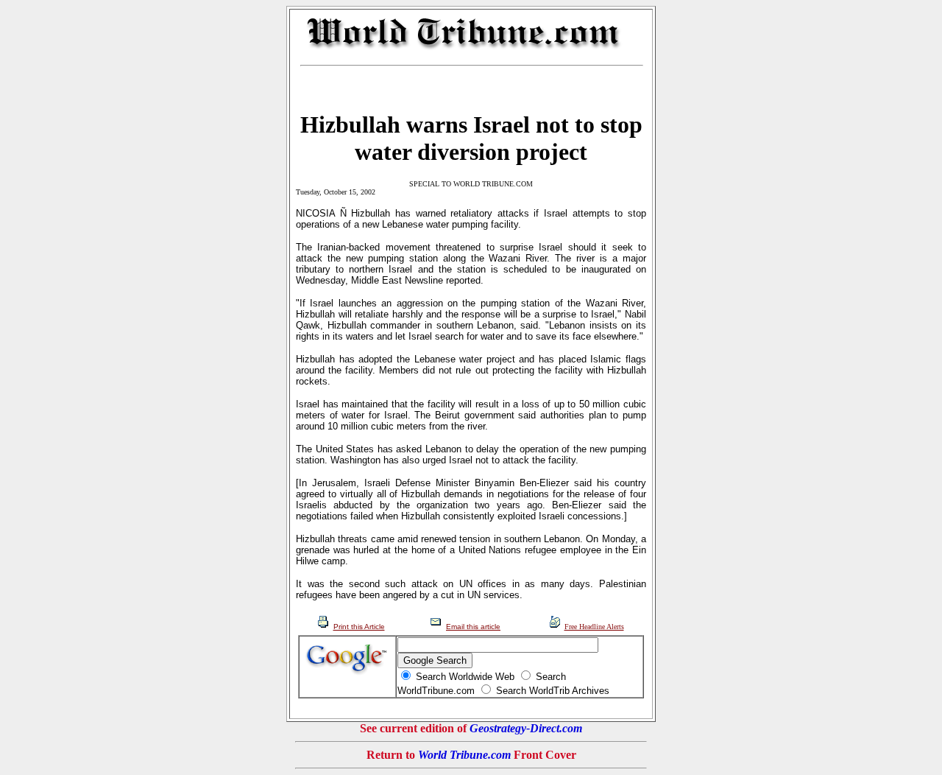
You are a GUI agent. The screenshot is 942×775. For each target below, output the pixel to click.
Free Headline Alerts (594, 627)
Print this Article (359, 627)
